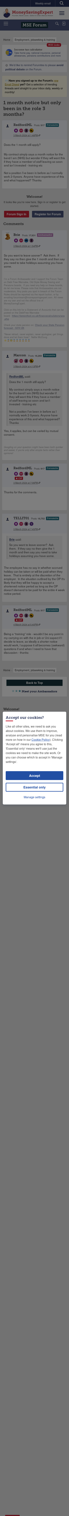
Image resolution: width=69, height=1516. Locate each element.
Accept (34, 775)
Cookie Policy (40, 739)
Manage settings (34, 797)
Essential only (34, 787)
